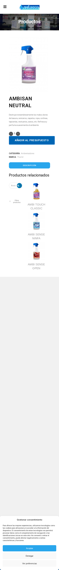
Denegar (29, 556)
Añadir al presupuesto (32, 140)
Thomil (20, 157)
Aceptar (29, 548)
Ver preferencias (29, 563)
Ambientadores (27, 153)
